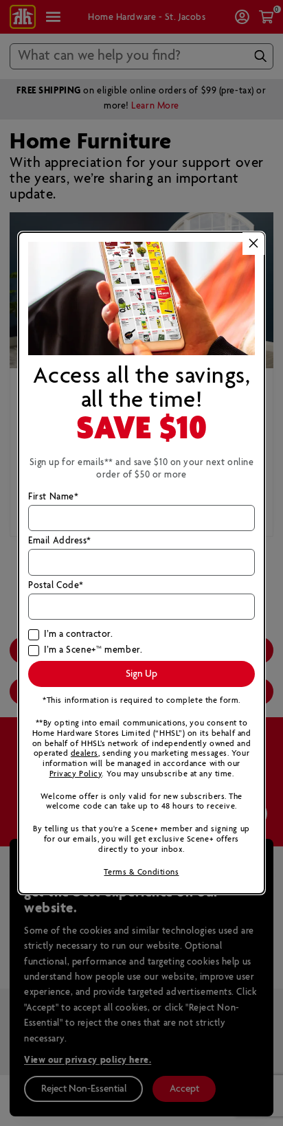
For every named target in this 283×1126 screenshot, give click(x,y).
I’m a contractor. (78, 634)
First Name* (53, 497)
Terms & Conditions (141, 872)
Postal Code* (56, 586)
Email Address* (59, 541)
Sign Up (141, 674)
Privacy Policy (75, 774)
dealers (84, 753)
